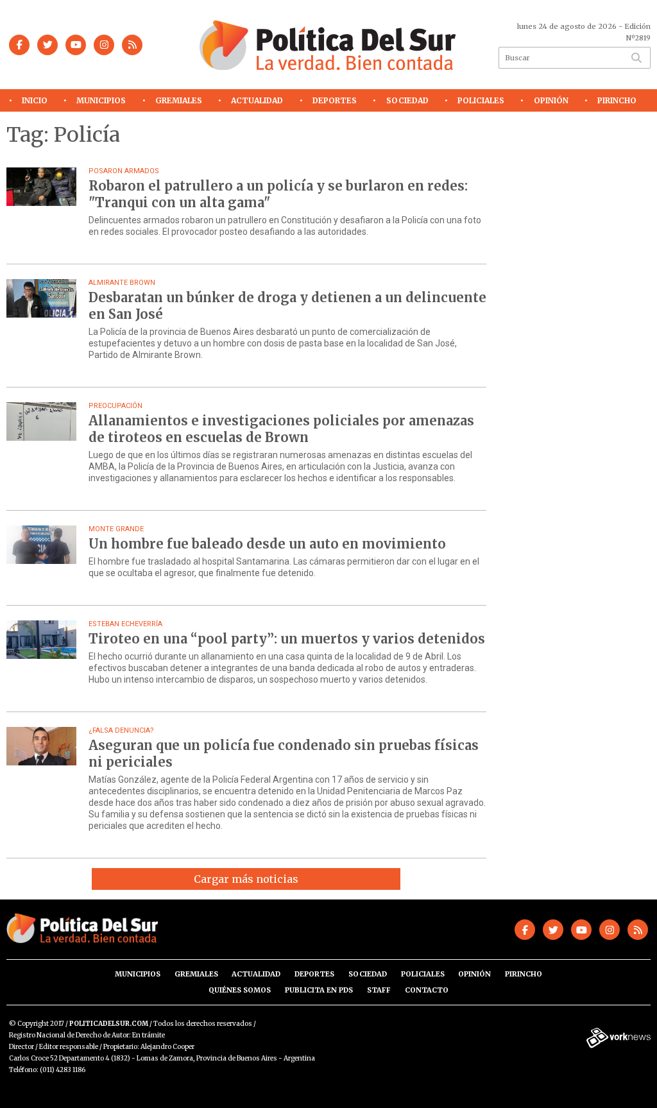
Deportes (334, 100)
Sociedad (407, 100)
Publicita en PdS (319, 989)
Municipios (101, 100)
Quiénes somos (240, 989)
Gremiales (178, 100)
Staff (379, 989)
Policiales (480, 100)
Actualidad (257, 100)
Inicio (34, 100)
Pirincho (616, 100)
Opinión (551, 100)
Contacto (426, 989)
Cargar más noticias (246, 879)
